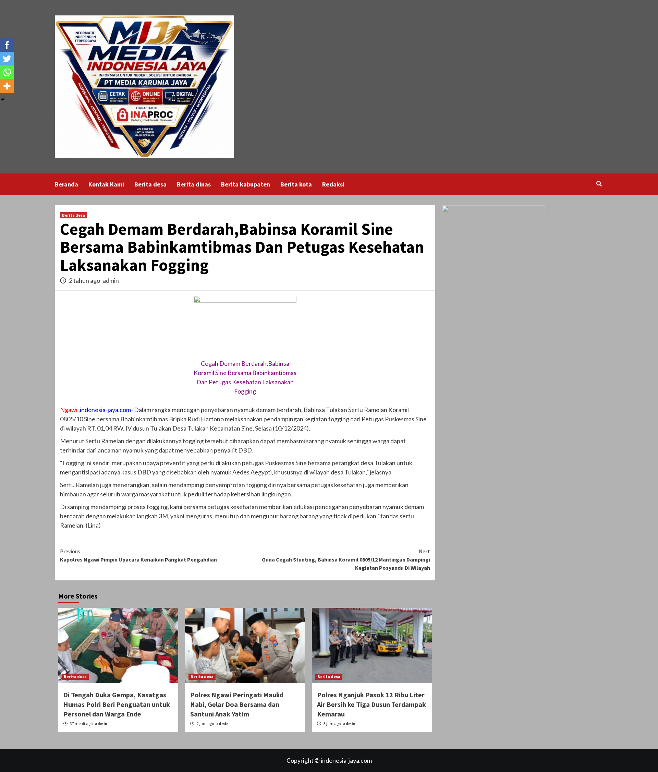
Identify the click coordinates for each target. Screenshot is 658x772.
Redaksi (333, 184)
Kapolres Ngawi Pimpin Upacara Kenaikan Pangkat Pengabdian (138, 555)
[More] (7, 86)
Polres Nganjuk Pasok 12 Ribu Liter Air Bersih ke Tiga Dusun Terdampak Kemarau (371, 704)
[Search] (599, 183)
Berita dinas (194, 184)
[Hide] (2, 99)
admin (111, 280)
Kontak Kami (106, 184)
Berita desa (150, 184)
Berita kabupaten (245, 184)
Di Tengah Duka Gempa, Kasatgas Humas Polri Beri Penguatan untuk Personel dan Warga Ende (116, 704)
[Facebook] (7, 45)
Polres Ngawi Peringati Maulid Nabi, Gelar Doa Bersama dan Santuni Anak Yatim (236, 704)
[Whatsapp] (7, 72)
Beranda (66, 184)
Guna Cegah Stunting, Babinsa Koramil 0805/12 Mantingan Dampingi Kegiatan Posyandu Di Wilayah (346, 559)
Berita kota (296, 184)
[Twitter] (7, 58)
